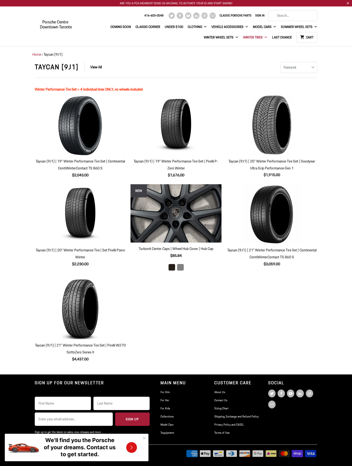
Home (36, 54)
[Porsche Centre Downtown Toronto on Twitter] (172, 15)
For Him (165, 392)
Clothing (195, 26)
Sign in (260, 15)
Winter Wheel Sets (219, 37)
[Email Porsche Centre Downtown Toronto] (213, 15)
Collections (167, 416)
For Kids (165, 408)
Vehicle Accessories (227, 26)
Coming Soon (120, 26)
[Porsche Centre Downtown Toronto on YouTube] (188, 15)
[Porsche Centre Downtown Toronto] (56, 22)
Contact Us (220, 400)
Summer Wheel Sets (297, 26)
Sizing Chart (221, 408)
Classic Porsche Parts (235, 15)
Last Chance (282, 37)
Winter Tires (253, 37)
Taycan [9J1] (57, 67)
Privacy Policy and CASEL (229, 424)
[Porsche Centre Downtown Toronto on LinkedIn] (196, 15)
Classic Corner (148, 26)
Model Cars (262, 26)
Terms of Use (222, 432)
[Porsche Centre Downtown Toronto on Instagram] (204, 15)
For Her (164, 400)
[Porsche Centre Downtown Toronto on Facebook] (180, 15)
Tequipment (167, 432)
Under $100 (174, 26)
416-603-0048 (154, 15)
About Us (219, 392)
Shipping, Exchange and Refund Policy (236, 416)
